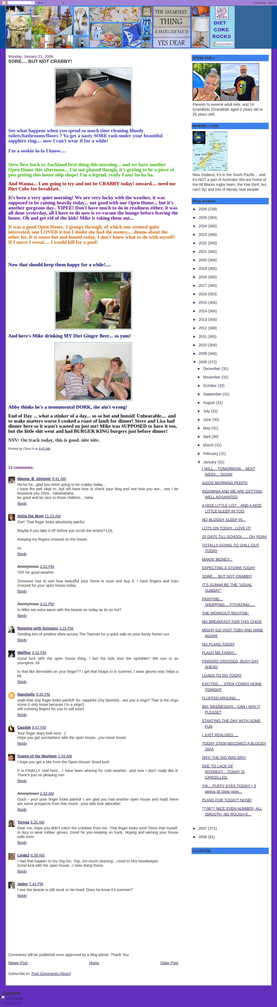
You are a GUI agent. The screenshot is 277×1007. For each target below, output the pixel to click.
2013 (203, 319)
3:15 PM (66, 628)
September (213, 394)
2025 (203, 217)
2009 (203, 353)
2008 (203, 362)
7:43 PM (36, 884)
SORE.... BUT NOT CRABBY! (40, 61)
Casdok (24, 727)
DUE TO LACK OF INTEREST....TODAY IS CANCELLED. (223, 771)
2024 (203, 226)
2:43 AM (47, 793)
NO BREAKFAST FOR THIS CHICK (232, 622)
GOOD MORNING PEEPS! (225, 483)
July (207, 411)
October (210, 386)
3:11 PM (47, 604)
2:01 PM (47, 566)
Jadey (22, 884)
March (209, 445)
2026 (203, 209)
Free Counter (12, 1003)
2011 (203, 336)
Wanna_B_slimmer (34, 479)
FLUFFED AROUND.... (221, 698)
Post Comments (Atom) (51, 974)
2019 (203, 268)
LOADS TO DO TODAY (222, 675)
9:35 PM (43, 694)
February (211, 453)
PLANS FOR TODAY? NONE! (227, 800)
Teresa (23, 822)
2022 (203, 243)
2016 (203, 294)
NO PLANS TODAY (218, 644)
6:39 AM (37, 855)
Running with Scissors (37, 628)
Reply (22, 503)
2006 (203, 837)
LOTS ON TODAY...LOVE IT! (226, 528)
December (212, 369)
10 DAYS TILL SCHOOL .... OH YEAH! (234, 537)
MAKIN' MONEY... (217, 559)
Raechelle (26, 694)
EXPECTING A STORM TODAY (228, 568)
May (207, 428)
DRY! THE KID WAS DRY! (224, 757)
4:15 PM (39, 652)
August (209, 402)
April (207, 436)
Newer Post (18, 963)
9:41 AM (59, 479)
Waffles (24, 652)
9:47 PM (39, 727)
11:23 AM (53, 516)
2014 (203, 311)
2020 (203, 260)
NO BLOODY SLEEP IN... (224, 520)
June (207, 419)
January (210, 462)
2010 (203, 345)
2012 (203, 328)
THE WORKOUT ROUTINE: (225, 613)
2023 (203, 234)
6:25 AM (37, 822)
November (212, 377)
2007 (203, 828)
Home (94, 963)
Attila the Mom (30, 516)
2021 (203, 251)
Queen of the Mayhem (37, 756)
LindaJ (23, 855)
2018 (203, 277)
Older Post (169, 963)
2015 (203, 302)
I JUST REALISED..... (220, 735)
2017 (203, 285)
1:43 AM (65, 756)
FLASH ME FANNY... (219, 653)
